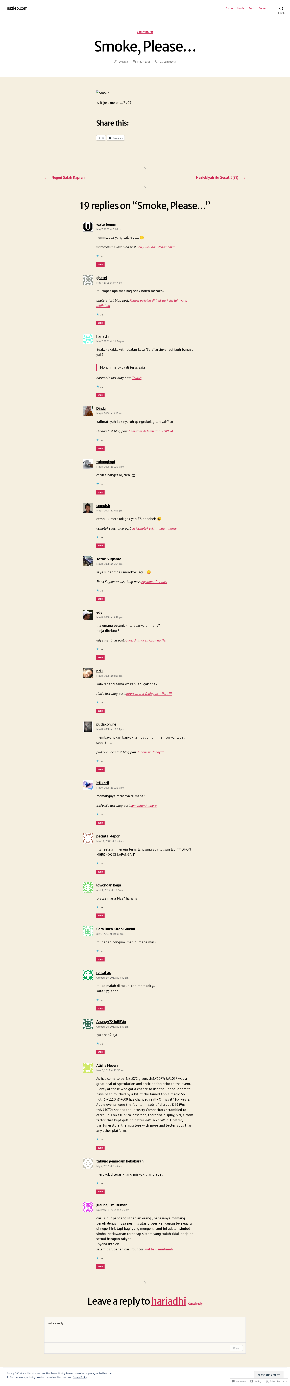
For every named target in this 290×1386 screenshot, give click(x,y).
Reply (100, 264)
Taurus (136, 378)
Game (229, 8)
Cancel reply (195, 1303)
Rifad (125, 61)
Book (252, 8)
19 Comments (168, 61)
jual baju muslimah (158, 1249)
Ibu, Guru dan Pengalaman (156, 247)
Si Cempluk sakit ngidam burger (155, 528)
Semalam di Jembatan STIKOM (151, 431)
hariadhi (168, 1301)
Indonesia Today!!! (150, 752)
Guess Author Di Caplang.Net (145, 640)
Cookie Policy (80, 1377)
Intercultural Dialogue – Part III (149, 693)
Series (262, 8)
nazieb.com (17, 8)
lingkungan (145, 31)
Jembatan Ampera (144, 805)
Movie (240, 8)
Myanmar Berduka (154, 581)
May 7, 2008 (143, 61)
